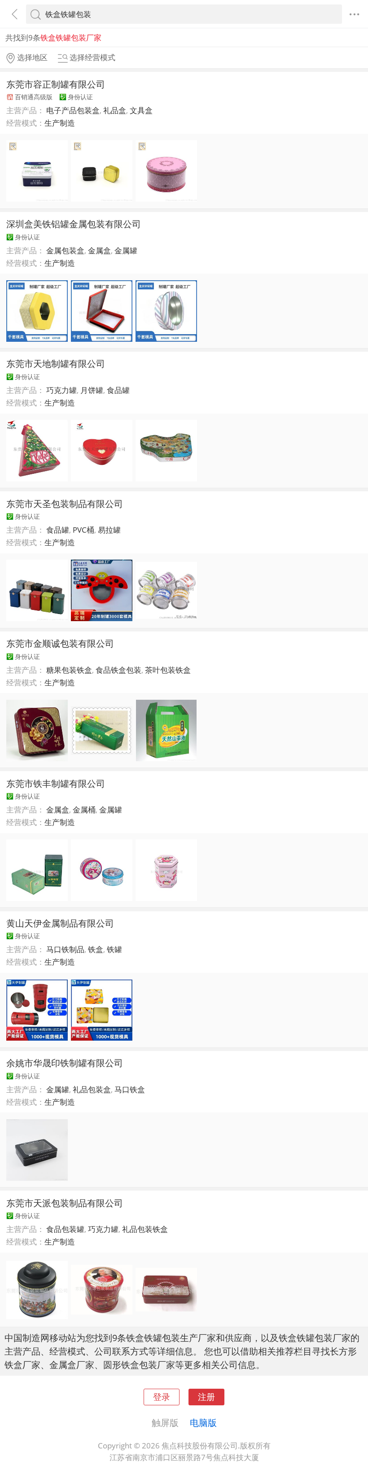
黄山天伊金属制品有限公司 (60, 923)
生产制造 (59, 123)
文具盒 (141, 110)
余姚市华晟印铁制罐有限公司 (64, 1062)
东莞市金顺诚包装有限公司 (60, 643)
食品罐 (118, 390)
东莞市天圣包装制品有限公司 (64, 503)
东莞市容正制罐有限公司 (55, 84)
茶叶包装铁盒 (168, 670)
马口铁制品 (65, 949)
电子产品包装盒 (73, 110)
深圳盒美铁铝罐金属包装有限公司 (73, 223)
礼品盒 (114, 110)
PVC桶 (83, 530)
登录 (161, 1396)
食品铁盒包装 (118, 670)
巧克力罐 (61, 390)
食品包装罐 (65, 1229)
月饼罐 (91, 390)
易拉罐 (109, 530)
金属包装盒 (65, 250)
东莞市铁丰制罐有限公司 (55, 783)
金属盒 (99, 250)
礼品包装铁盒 (145, 1229)
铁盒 (95, 949)
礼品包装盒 (92, 1089)
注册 (206, 1396)
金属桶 (84, 809)
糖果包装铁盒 (69, 670)
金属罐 (125, 250)
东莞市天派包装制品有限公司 (64, 1202)
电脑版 (203, 1422)
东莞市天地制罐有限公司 (55, 363)
